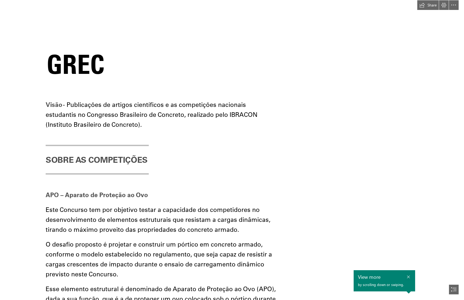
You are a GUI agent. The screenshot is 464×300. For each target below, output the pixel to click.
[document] (232, 150)
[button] (428, 5)
